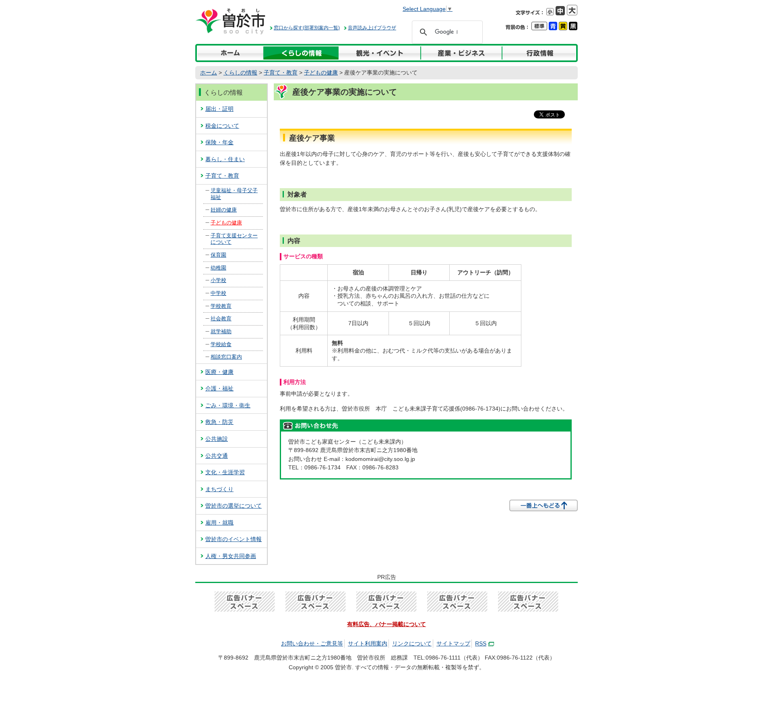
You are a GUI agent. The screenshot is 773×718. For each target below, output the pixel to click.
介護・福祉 (219, 388)
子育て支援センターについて (234, 238)
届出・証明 (219, 109)
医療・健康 (219, 372)
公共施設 (216, 439)
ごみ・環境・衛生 (227, 405)
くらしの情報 (240, 72)
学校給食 (221, 344)
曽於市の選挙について (233, 505)
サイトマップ (453, 643)
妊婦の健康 (224, 210)
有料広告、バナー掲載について (386, 624)
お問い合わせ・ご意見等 (312, 643)
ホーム (208, 72)
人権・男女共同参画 (230, 556)
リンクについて (412, 643)
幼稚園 (218, 268)
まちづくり (219, 489)
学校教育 (221, 306)
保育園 (218, 255)
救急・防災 (219, 422)
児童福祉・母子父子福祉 (234, 193)
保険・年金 (219, 142)
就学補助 (221, 331)
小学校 (218, 280)
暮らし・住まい (225, 159)
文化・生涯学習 (225, 472)
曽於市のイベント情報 (233, 539)
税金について (222, 125)
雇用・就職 (219, 522)
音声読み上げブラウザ (372, 28)
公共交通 (216, 455)
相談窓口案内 (226, 357)
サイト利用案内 (367, 643)
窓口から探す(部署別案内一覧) (307, 28)
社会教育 (221, 318)
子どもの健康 (321, 72)
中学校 (218, 293)
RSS (480, 643)
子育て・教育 (281, 72)
